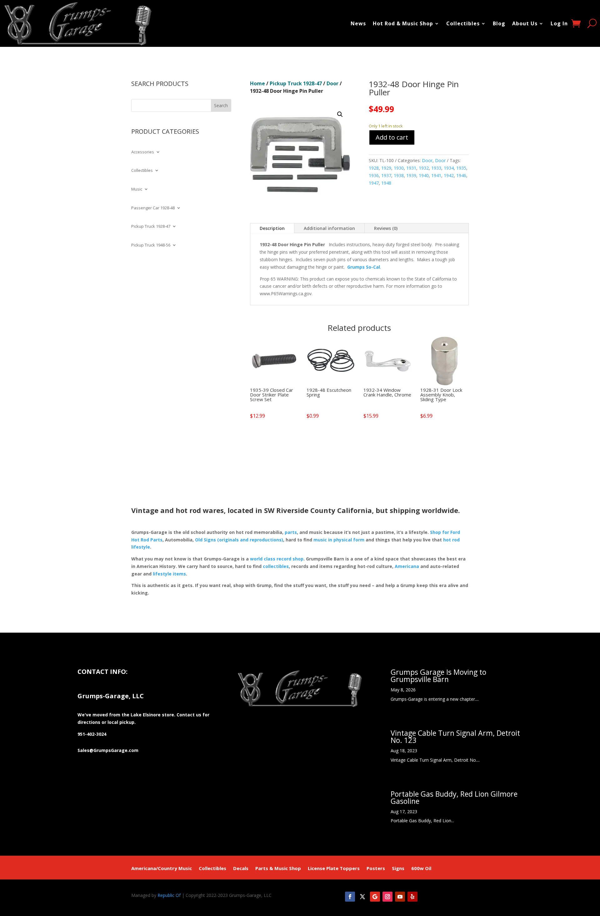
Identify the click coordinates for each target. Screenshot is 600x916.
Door (332, 83)
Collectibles (463, 23)
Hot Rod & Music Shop (403, 23)
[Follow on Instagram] (387, 897)
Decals (240, 868)
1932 (424, 168)
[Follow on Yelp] (413, 897)
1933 (436, 168)
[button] (340, 114)
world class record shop (276, 559)
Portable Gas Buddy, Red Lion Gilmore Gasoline (454, 797)
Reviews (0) (386, 228)
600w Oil (421, 868)
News (358, 23)
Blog (499, 23)
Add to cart (392, 137)
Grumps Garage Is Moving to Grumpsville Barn (438, 675)
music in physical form (338, 540)
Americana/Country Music (161, 868)
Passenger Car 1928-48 (153, 208)
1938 (399, 175)
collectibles (276, 566)
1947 (374, 183)
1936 (374, 175)
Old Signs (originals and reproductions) (239, 540)
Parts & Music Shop (278, 868)
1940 (424, 175)
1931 (411, 168)
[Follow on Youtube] (400, 897)
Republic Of (169, 895)
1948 (386, 183)
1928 (374, 168)
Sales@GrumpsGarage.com (108, 750)
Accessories (142, 152)
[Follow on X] (363, 897)
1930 (399, 168)
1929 (386, 168)
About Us (525, 23)
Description (272, 228)
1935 (461, 168)
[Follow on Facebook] (350, 897)
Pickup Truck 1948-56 (150, 245)
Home (257, 83)
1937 (386, 175)
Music (136, 189)
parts (291, 532)
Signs (398, 868)
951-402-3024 (92, 734)
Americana (407, 566)
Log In (559, 23)
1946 (461, 175)
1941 (436, 175)
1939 (411, 175)
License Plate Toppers (334, 868)
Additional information (329, 228)
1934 (449, 168)
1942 (449, 175)
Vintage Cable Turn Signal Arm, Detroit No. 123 (455, 736)
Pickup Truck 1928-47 (150, 226)
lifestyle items (169, 574)
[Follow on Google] (375, 897)
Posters (376, 868)
